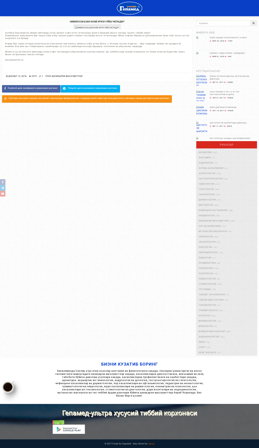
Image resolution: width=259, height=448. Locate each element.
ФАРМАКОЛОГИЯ (207, 321)
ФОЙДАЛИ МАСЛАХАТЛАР (212, 331)
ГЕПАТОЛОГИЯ (206, 189)
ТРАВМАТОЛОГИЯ (208, 310)
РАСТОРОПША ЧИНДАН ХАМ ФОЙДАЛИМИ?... (231, 138)
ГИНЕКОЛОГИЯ (206, 194)
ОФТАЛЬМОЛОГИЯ (208, 252)
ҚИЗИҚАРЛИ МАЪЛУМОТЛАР (214, 221)
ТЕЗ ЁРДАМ (205, 289)
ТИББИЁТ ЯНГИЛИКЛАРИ (212, 294)
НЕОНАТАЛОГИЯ (207, 242)
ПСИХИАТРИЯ (206, 268)
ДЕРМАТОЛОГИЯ (207, 200)
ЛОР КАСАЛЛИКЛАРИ (210, 226)
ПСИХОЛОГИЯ (206, 273)
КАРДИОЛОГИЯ (206, 215)
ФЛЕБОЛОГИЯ (206, 326)
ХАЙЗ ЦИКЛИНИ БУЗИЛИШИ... (224, 107)
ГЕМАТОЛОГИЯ (206, 184)
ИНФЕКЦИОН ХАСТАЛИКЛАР (213, 210)
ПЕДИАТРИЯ (205, 258)
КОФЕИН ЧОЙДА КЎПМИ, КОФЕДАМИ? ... (228, 53)
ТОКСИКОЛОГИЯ (207, 305)
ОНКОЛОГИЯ (205, 247)
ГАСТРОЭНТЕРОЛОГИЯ (211, 179)
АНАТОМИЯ (205, 158)
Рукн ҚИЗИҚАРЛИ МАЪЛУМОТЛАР (64, 76)
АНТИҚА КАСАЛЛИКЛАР (211, 168)
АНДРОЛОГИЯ (206, 163)
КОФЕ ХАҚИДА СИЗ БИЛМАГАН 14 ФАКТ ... (229, 38)
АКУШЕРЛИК (205, 152)
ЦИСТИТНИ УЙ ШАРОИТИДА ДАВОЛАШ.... (229, 123)
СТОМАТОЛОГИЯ (207, 284)
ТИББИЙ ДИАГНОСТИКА (211, 300)
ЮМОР (202, 342)
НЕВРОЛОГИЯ (206, 237)
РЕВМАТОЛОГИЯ (207, 279)
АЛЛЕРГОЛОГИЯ (207, 173)
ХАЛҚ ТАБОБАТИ (207, 352)
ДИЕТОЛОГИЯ (206, 205)
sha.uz (152, 443)
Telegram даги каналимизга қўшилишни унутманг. (93, 88)
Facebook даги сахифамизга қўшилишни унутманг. (33, 88)
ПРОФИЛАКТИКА (207, 263)
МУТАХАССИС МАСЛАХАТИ (213, 231)
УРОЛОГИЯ (204, 316)
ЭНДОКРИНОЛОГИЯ (209, 337)
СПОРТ (202, 347)
